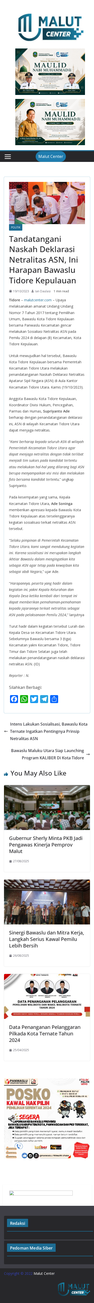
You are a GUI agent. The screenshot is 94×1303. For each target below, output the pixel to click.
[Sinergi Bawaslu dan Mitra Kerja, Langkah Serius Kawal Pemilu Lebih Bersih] (47, 883)
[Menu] (8, 156)
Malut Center (50, 156)
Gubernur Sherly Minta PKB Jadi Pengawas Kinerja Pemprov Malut (45, 845)
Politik (15, 227)
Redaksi (17, 1223)
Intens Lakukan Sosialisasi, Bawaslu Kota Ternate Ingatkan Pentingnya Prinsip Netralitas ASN (48, 731)
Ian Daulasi (43, 291)
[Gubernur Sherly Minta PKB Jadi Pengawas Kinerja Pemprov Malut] (47, 788)
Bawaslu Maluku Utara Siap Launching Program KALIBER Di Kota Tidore (47, 754)
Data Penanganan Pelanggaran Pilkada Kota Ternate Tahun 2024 (44, 1033)
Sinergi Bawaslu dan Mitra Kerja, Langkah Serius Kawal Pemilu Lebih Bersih (46, 939)
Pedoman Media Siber (31, 1248)
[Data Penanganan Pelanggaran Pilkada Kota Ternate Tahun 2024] (47, 977)
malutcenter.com (38, 300)
